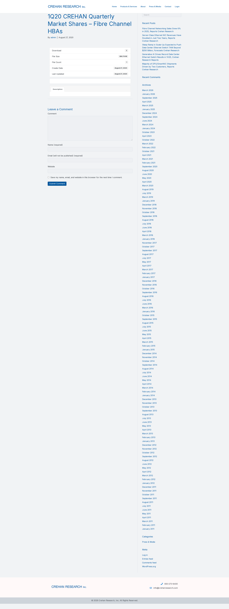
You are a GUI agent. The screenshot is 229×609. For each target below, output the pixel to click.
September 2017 (149, 250)
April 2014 (146, 384)
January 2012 (148, 483)
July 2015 (146, 327)
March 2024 (147, 124)
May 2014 (146, 380)
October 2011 (148, 494)
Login (177, 6)
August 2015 (147, 323)
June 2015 (147, 330)
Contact (168, 6)
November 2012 (149, 449)
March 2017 (147, 269)
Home (114, 6)
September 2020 (149, 166)
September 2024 (149, 117)
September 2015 (149, 319)
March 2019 (147, 197)
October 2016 (148, 288)
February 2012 (148, 479)
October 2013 (148, 407)
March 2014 (147, 388)
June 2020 (147, 174)
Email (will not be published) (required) (65, 155)
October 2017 (148, 246)
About (143, 6)
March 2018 (147, 235)
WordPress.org (149, 566)
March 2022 (147, 143)
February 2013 (148, 437)
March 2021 (147, 159)
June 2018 (147, 227)
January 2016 (148, 311)
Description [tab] (57, 89)
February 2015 (148, 346)
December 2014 (149, 353)
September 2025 (149, 98)
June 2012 (147, 464)
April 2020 (147, 182)
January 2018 (148, 239)
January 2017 (148, 277)
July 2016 (146, 300)
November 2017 (149, 243)
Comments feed (149, 562)
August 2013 (147, 414)
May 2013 (146, 426)
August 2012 (147, 460)
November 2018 (149, 208)
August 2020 (148, 170)
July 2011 (146, 506)
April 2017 (146, 266)
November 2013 (149, 403)
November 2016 (149, 285)
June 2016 (147, 304)
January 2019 (148, 201)
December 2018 (149, 204)
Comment (52, 113)
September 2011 (149, 498)
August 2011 (147, 502)
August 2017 (148, 254)
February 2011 (148, 525)
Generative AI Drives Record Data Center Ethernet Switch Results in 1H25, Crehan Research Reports (161, 57)
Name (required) (55, 145)
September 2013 (149, 410)
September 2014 (149, 365)
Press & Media (155, 6)
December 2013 (149, 399)
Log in (145, 555)
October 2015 (148, 315)
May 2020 (146, 178)
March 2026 (147, 90)
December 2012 (149, 445)
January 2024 (148, 128)
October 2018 (148, 212)
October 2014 (148, 361)
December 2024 (149, 113)
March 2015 (147, 342)
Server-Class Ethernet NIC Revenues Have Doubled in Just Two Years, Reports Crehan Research (161, 38)
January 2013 (148, 441)
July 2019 (146, 193)
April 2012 (146, 471)
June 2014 (147, 376)
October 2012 (148, 452)
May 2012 (146, 468)
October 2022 (148, 140)
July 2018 (146, 224)
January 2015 (148, 349)
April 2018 (146, 231)
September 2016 (149, 292)
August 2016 (148, 296)
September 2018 (149, 216)
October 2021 (148, 151)
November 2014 (149, 357)
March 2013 (147, 433)
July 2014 (146, 372)
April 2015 (146, 338)
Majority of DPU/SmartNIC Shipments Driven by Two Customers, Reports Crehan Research (159, 67)
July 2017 (146, 258)
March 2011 (147, 521)
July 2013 (146, 418)
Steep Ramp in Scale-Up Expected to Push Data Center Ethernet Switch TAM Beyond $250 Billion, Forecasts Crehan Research (161, 48)
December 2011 (149, 487)
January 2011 (148, 529)
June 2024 (147, 121)
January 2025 (148, 109)
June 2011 (146, 510)
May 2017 (146, 262)
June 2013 (147, 422)
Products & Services (128, 6)
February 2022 (149, 147)
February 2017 (148, 273)
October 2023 (148, 132)
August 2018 (148, 220)
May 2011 (146, 513)
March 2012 (147, 475)
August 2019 (148, 189)
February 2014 (149, 391)
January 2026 (148, 94)
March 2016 (147, 307)
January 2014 (148, 395)
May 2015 (146, 334)
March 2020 (147, 185)
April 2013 (146, 430)
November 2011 (149, 491)
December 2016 (149, 281)
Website (51, 166)
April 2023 (146, 136)
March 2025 (147, 105)
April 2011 (146, 517)
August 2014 (148, 368)
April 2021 (146, 155)
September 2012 (149, 456)
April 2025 (146, 101)
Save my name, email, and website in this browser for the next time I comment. (86, 177)
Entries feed (147, 559)
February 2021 (148, 163)
